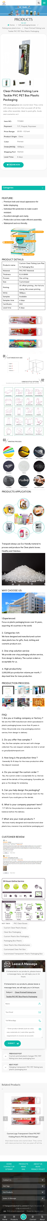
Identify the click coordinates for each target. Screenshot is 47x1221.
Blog (38, 1167)
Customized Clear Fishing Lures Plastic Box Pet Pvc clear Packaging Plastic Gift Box (23, 1136)
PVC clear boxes (20, 923)
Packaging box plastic (13, 941)
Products (23, 1164)
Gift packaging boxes (27, 25)
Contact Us (9, 1167)
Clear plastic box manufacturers (17, 945)
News (23, 1167)
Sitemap (9, 1169)
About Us (38, 1164)
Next (41, 1118)
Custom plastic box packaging (16, 936)
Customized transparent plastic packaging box (23, 954)
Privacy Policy (38, 1169)
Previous (5, 1118)
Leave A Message (23, 1217)
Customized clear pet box (15, 949)
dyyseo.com (38, 1211)
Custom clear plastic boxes (15, 928)
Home (12, 25)
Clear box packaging (12, 932)
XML (23, 1169)
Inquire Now (14, 165)
